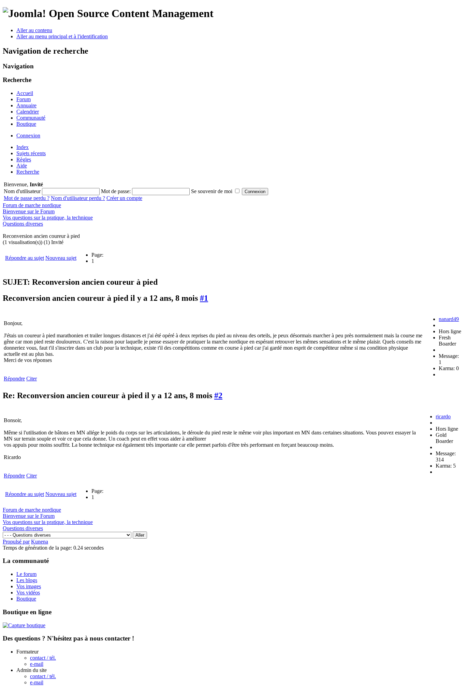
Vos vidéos (28, 592)
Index (22, 147)
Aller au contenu (34, 30)
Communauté (30, 118)
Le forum (26, 574)
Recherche (27, 172)
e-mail (36, 664)
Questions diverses (23, 224)
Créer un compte (124, 198)
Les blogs (26, 580)
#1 (204, 298)
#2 (218, 395)
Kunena (39, 541)
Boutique (26, 124)
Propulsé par (16, 541)
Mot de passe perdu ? (26, 198)
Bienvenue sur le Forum (29, 211)
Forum (23, 99)
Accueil (24, 93)
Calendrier (27, 112)
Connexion (28, 135)
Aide (21, 166)
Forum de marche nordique (32, 205)
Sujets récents (31, 153)
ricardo (443, 416)
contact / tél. (43, 658)
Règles (23, 159)
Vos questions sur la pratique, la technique (48, 217)
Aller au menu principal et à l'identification (62, 36)
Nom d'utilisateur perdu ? (78, 198)
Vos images (28, 586)
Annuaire (26, 105)
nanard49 (449, 319)
